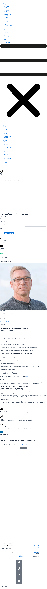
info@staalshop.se (26, 444)
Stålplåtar (5, 7)
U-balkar (5, 40)
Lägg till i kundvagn (9, 233)
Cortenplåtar (6, 13)
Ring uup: (4, 321)
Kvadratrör (6, 32)
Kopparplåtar (6, 15)
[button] (23, 84)
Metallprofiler (5, 18)
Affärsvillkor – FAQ (22, 549)
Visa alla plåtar (6, 6)
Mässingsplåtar (7, 10)
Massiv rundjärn (7, 21)
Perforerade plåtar (7, 14)
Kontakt (20, 548)
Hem (1, 180)
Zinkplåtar (6, 17)
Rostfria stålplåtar (7, 8)
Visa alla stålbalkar (7, 36)
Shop (20, 545)
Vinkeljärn (6, 22)
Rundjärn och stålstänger (7, 42)
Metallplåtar (5, 4)
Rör (3, 28)
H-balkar (5, 38)
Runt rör (5, 31)
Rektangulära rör (7, 33)
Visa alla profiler (7, 20)
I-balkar (5, 39)
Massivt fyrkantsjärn (8, 25)
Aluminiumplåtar (7, 11)
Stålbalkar (4, 35)
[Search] (22, 167)
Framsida (4, 3)
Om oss (20, 547)
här (27, 376)
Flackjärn (5, 24)
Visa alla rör (6, 29)
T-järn (5, 27)
